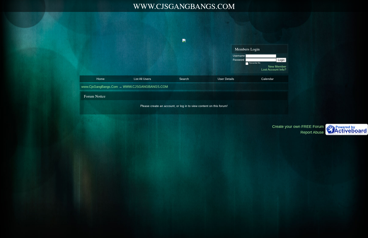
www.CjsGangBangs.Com (99, 86)
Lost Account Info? (273, 69)
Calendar (267, 79)
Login (281, 60)
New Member (277, 66)
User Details (226, 79)
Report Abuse (312, 132)
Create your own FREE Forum (298, 126)
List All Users (142, 79)
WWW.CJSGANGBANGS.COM (145, 86)
